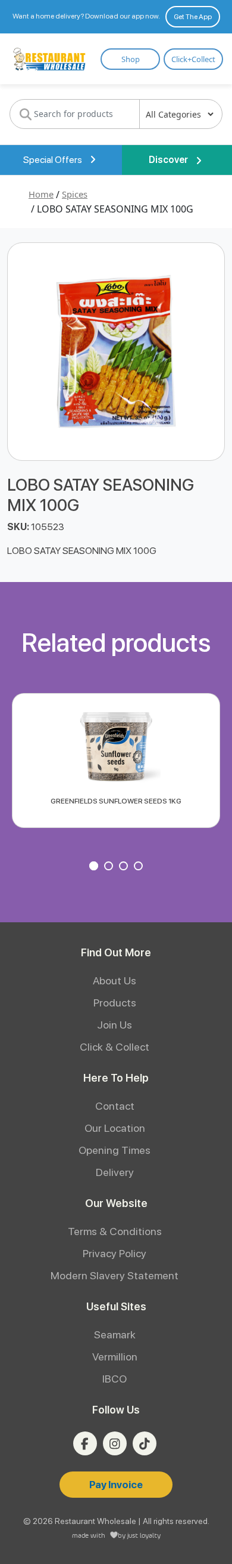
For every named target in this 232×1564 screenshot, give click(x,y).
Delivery (115, 1172)
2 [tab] (110, 867)
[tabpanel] (116, 760)
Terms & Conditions (115, 1231)
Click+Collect (193, 59)
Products (114, 1002)
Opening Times (115, 1150)
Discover (169, 159)
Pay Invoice (116, 1485)
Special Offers (53, 159)
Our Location (114, 1128)
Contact (114, 1106)
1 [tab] (95, 867)
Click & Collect (114, 1046)
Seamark (115, 1334)
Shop (130, 59)
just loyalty (144, 1535)
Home (41, 194)
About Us (114, 980)
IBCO (114, 1378)
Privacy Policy (114, 1253)
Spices (74, 194)
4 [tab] (140, 867)
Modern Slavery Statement (114, 1275)
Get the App (193, 17)
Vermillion (114, 1356)
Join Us (114, 1024)
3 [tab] (125, 867)
